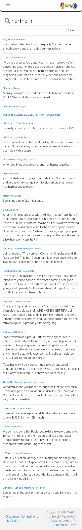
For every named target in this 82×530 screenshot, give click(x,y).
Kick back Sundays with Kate (19, 271)
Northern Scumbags (14, 106)
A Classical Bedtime (14, 332)
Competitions (29, 516)
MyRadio (12, 520)
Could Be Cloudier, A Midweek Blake (23, 382)
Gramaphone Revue (14, 57)
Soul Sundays (10, 209)
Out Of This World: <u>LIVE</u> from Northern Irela (31, 114)
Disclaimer (12, 516)
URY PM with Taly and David (18, 159)
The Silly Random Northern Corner (22, 248)
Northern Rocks (11, 88)
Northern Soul (10, 173)
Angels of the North (14, 39)
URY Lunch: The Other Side (18, 123)
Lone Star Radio (12, 426)
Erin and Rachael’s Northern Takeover (24, 487)
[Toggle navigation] (8, 5)
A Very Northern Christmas (17, 453)
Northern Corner (12, 195)
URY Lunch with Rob (14, 137)
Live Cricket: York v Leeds (17, 408)
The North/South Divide (16, 301)
